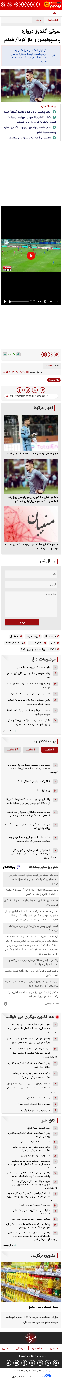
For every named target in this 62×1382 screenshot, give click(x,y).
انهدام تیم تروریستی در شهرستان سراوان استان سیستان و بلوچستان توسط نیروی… (34, 853)
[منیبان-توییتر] (27, 4)
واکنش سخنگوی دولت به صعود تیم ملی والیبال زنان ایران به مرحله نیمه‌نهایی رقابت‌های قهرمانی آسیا (33, 1236)
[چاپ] (50, 354)
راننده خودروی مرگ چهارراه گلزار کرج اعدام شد (28, 675)
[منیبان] (52, 5)
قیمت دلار (50, 636)
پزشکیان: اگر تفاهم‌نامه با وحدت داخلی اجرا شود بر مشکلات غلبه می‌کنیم (28, 1226)
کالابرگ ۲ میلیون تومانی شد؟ (34, 781)
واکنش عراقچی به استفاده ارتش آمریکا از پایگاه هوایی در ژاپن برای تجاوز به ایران (28, 1040)
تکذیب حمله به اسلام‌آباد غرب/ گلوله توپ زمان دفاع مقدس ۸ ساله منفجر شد (28, 722)
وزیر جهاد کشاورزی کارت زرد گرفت (32, 667)
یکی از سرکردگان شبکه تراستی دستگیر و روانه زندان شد (29, 1065)
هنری (5, 1348)
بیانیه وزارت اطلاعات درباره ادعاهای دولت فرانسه (28, 685)
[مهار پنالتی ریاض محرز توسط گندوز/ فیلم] (31, 433)
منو (54, 13)
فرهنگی (20, 1348)
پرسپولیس (31, 636)
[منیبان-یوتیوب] (15, 4)
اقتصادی (37, 1348)
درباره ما (42, 1356)
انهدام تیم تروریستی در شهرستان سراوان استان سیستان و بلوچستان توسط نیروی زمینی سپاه (32, 1088)
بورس (53, 643)
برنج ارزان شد (42, 790)
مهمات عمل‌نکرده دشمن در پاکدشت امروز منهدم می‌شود (28, 712)
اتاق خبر (49, 1120)
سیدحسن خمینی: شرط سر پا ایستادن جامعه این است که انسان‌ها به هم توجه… (33, 768)
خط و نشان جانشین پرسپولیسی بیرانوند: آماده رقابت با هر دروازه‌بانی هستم (33, 499)
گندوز (52, 380)
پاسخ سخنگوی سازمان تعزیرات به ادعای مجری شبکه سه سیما (29, 702)
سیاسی (55, 1348)
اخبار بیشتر (8, 731)
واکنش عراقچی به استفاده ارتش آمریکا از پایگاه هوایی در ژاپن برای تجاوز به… (28, 801)
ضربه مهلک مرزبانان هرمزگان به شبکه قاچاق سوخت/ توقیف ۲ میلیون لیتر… (28, 814)
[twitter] (35, 390)
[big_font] (18, 354)
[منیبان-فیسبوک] (21, 4)
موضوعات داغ (44, 659)
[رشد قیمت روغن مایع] (31, 1282)
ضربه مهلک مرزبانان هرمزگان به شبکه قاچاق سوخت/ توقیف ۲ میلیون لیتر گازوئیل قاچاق (34, 1053)
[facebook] (20, 390)
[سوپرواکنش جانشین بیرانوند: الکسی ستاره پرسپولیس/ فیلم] (31, 524)
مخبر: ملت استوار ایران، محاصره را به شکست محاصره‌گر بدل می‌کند (29, 839)
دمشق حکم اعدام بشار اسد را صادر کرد (30, 693)
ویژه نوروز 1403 (14, 643)
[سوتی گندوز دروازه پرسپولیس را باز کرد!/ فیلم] (42, 390)
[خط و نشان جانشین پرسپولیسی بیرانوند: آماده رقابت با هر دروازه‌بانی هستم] (31, 476)
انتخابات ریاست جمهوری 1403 (38, 649)
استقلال (14, 636)
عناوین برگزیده (43, 1255)
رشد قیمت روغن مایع (38, 1098)
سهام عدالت (36, 643)
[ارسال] (44, 354)
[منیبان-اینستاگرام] (32, 4)
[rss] (9, 4)
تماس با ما (21, 1356)
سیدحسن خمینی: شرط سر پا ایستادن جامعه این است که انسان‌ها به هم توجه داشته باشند (33, 1028)
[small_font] (5, 354)
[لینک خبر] (56, 354)
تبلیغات (32, 1356)
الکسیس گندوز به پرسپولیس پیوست (30, 138)
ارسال (22, 622)
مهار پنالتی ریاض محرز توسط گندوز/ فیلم (27, 112)
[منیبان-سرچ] (56, 1363)
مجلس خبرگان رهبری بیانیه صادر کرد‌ (31, 1219)
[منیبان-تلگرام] (38, 4)
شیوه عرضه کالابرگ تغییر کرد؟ (34, 1104)
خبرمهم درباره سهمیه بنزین (35, 1110)
